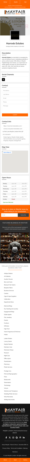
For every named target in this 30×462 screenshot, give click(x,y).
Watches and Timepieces (11, 391)
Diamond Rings (8, 306)
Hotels (6, 334)
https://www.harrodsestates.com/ (12, 126)
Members (15, 452)
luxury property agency (19, 139)
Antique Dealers (8, 273)
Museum (6, 352)
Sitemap (25, 448)
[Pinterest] (20, 437)
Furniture (6, 323)
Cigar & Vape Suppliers (10, 296)
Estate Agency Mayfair (9, 137)
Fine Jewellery (8, 317)
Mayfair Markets (8, 344)
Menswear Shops (8, 350)
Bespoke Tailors (8, 287)
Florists (6, 320)
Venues (6, 388)
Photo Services (8, 367)
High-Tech (7, 329)
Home (5, 2)
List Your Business (8, 7)
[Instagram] (13, 437)
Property (5, 140)
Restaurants (7, 379)
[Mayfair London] (15, 12)
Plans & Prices (14, 444)
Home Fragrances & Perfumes (12, 331)
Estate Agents (19, 137)
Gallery (25, 460)
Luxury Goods (8, 341)
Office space (7, 358)
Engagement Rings (9, 311)
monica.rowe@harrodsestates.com (12, 128)
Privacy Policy (6, 448)
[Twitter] (3, 79)
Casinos (6, 293)
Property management (15, 140)
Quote (15, 2)
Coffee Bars (7, 299)
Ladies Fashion (8, 338)
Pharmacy (7, 364)
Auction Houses (8, 279)
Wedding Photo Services (10, 394)
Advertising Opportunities (20, 7)
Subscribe (23, 215)
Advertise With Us (23, 444)
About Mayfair (6, 444)
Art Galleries (7, 276)
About (5, 460)
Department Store (9, 302)
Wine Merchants (8, 396)
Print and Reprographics (10, 374)
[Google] (17, 437)
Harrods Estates (7, 139)
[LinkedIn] (23, 437)
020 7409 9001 (7, 134)
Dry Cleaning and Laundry (11, 309)
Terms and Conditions (16, 448)
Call (25, 2)
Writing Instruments (9, 399)
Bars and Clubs (8, 282)
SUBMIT (15, 115)
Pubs (5, 376)
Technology (7, 385)
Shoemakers (7, 382)
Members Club (8, 347)
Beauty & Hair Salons (9, 285)
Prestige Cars (7, 371)
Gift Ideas (6, 326)
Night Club (7, 355)
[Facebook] (6, 437)
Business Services (9, 290)
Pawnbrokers (7, 361)
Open (15, 460)
